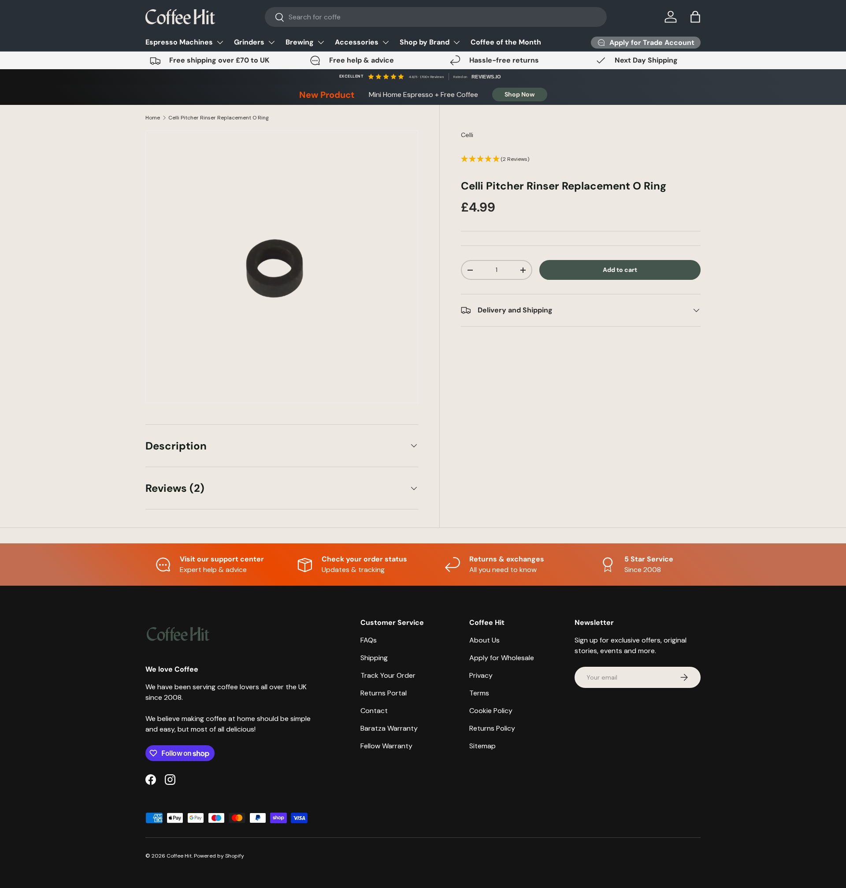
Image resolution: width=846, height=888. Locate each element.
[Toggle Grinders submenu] (271, 42)
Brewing (300, 42)
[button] (695, 16)
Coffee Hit (179, 855)
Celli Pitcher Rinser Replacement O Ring (218, 117)
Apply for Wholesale (501, 657)
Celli (467, 135)
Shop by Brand (424, 42)
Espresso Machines (179, 42)
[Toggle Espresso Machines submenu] (220, 42)
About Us (484, 640)
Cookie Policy (490, 710)
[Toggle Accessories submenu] (385, 42)
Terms (479, 693)
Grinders (249, 42)
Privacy (481, 675)
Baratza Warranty (389, 728)
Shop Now (520, 94)
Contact (374, 710)
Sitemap (482, 746)
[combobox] (436, 17)
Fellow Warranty (386, 746)
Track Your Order (388, 675)
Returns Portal (383, 693)
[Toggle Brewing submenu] (320, 42)
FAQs (368, 640)
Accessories (356, 42)
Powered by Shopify (219, 855)
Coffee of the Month (506, 42)
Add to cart (620, 270)
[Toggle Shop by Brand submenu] (456, 42)
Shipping (374, 657)
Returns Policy (492, 728)
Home (152, 117)
